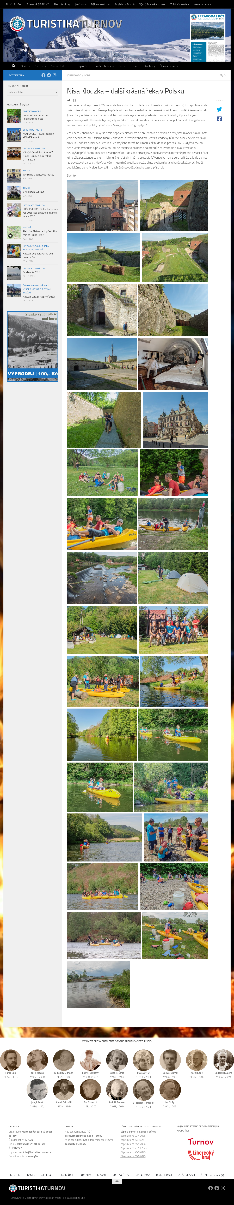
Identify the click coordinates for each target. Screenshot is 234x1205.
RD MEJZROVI (164, 1175)
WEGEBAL (46, 1175)
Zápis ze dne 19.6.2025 (132, 1156)
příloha (152, 1132)
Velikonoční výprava (33, 192)
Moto (39, 129)
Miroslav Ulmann (63, 1073)
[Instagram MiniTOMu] (54, 75)
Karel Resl (10, 1073)
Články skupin (30, 285)
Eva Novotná (90, 1102)
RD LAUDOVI (143, 1175)
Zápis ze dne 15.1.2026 (132, 1144)
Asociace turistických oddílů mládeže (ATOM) (89, 1140)
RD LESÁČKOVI (121, 1175)
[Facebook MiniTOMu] (49, 75)
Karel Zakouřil (64, 1102)
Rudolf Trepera (117, 1102)
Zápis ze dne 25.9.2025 (132, 1152)
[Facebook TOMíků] (43, 75)
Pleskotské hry (61, 4)
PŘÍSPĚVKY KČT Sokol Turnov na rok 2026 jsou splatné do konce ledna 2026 (40, 212)
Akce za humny (203, 4)
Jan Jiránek (37, 1102)
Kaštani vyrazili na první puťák (39, 297)
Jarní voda (80, 4)
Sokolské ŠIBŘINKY (38, 4)
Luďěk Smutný (90, 1073)
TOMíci (26, 170)
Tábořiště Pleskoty (75, 1144)
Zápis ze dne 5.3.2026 (132, 1140)
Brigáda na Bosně (124, 4)
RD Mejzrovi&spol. (32, 111)
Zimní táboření (14, 4)
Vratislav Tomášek (143, 1103)
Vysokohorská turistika (36, 289)
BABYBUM (85, 1175)
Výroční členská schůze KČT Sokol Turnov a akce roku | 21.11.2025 (38, 155)
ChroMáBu (28, 129)
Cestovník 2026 (31, 272)
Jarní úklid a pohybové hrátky (38, 175)
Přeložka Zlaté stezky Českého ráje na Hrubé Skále (40, 233)
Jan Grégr (170, 1102)
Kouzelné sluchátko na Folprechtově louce (35, 117)
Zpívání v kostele (179, 4)
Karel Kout (197, 1073)
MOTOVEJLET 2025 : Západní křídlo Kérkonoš (38, 135)
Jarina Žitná (143, 1073)
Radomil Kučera (223, 1073)
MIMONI (101, 1175)
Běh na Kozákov (100, 4)
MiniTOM (15, 1175)
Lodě (87, 75)
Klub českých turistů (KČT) (78, 1132)
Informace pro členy (34, 148)
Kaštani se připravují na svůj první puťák (38, 255)
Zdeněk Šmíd (117, 1073)
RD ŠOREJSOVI (186, 1175)
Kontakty (150, 66)
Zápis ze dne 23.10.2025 (133, 1148)
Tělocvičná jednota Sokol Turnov (83, 1136)
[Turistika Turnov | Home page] (66, 23)
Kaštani (27, 246)
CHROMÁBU (65, 1175)
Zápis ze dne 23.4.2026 (132, 1136)
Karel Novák (37, 1073)
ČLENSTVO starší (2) (212, 1175)
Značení (27, 227)
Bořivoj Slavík (170, 1073)
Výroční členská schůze (152, 4)
